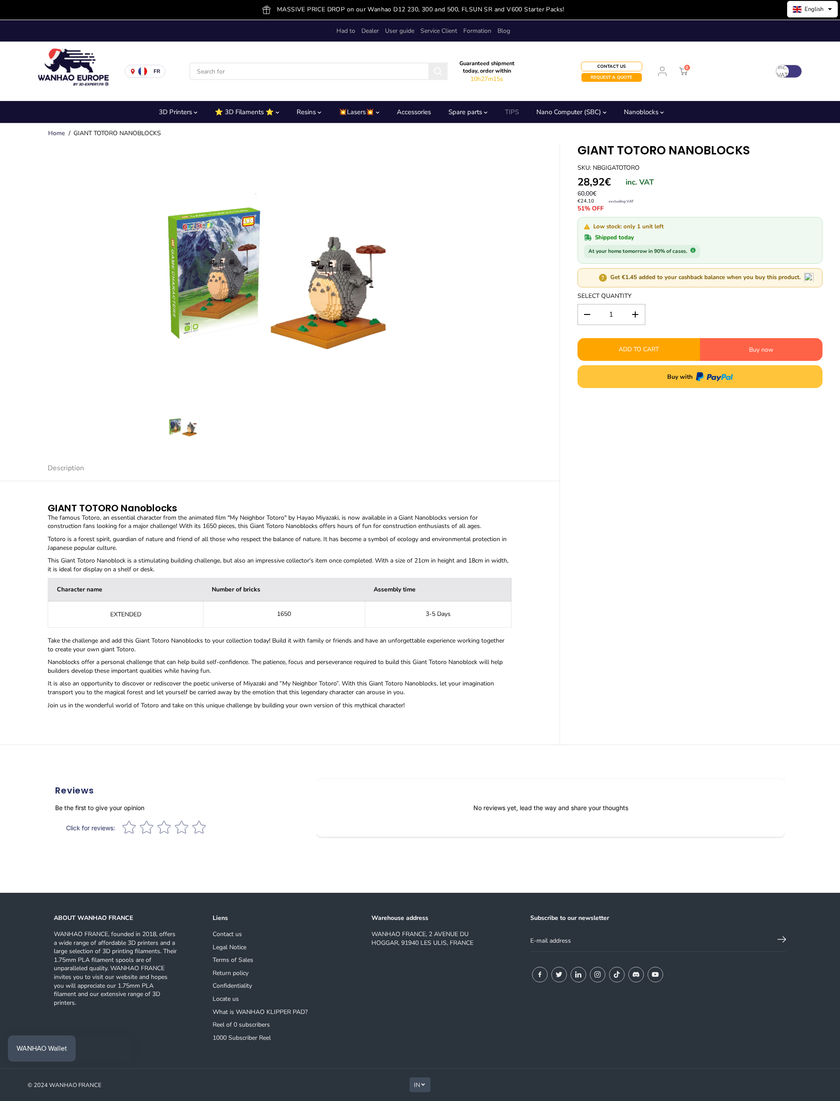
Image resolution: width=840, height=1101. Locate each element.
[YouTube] (655, 974)
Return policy (230, 973)
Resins (307, 112)
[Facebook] (540, 974)
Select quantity (604, 295)
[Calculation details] (693, 250)
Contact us (227, 934)
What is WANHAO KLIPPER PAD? (260, 1012)
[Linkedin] (578, 974)
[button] (812, 9)
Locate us (226, 999)
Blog (503, 31)
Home (56, 133)
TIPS (512, 112)
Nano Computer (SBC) (569, 112)
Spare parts (466, 112)
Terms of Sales (233, 960)
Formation (477, 31)
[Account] (662, 71)
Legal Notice (229, 947)
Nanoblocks (642, 112)
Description (66, 468)
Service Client (438, 31)
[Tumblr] (636, 974)
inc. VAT (782, 71)
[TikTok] (616, 974)
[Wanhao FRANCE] (70, 71)
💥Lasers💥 (357, 112)
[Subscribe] (781, 941)
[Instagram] (597, 974)
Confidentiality (232, 986)
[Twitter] (559, 974)
